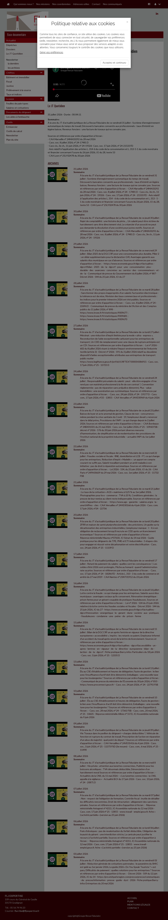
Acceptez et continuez (114, 62)
